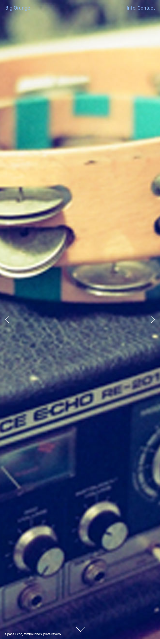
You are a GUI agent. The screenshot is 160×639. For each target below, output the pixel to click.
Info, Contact (141, 8)
